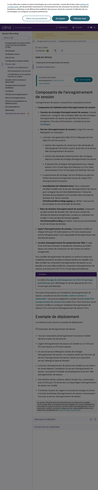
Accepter (60, 18)
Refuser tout (80, 18)
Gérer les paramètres (36, 18)
